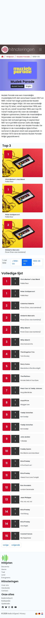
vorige (6, 545)
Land (3, 575)
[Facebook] (2, 607)
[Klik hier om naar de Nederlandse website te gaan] (42, 614)
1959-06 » (36, 262)
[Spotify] (12, 607)
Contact (4, 591)
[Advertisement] (22, 22)
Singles (28, 86)
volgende (15, 545)
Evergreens (5, 577)
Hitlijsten (10, 56)
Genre (3, 569)
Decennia (5, 567)
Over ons (5, 585)
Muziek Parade (23, 56)
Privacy (22, 613)
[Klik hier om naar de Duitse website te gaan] (39, 614)
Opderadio (5, 603)
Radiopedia (5, 601)
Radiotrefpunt (7, 598)
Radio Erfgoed (13, 613)
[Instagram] (9, 607)
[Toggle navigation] (40, 49)
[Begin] (2, 56)
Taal (3, 572)
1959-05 (25, 262)
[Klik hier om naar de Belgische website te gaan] (37, 614)
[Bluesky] (6, 607)
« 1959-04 (15, 262)
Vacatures (5, 588)
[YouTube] (15, 607)
